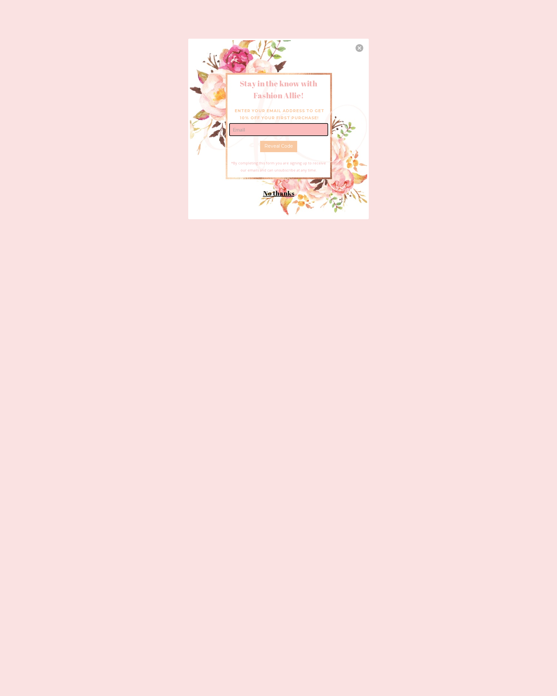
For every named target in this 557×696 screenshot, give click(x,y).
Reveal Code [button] (278, 146)
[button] (359, 48)
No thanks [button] (278, 193)
